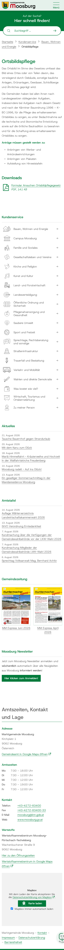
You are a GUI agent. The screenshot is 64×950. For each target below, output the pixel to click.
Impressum (8, 937)
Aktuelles (8, 426)
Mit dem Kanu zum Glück (17, 447)
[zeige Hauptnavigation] (56, 5)
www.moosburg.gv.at (30, 819)
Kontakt (42, 933)
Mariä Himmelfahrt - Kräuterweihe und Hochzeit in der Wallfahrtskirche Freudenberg (31, 458)
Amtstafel (9, 500)
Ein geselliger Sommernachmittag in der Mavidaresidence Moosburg (26, 480)
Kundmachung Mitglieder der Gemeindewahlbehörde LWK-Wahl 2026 (26, 550)
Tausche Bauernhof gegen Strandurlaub (26, 439)
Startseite (7, 42)
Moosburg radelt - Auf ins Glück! (22, 469)
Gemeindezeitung (14, 579)
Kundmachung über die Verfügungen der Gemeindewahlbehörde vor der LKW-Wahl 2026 (31, 537)
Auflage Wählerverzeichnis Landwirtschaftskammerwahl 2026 (23, 515)
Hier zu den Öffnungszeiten (18, 855)
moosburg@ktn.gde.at (30, 815)
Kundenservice (27, 42)
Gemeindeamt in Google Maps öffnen (26, 754)
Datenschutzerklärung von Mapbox (34, 897)
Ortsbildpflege (30, 46)
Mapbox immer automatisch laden (33, 908)
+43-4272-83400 (29, 805)
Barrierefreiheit (13, 942)
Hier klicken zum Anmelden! (21, 678)
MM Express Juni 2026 (16, 628)
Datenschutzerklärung (31, 937)
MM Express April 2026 (47, 630)
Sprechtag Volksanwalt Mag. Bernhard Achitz (29, 560)
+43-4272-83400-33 (31, 810)
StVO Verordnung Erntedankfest (21, 526)
